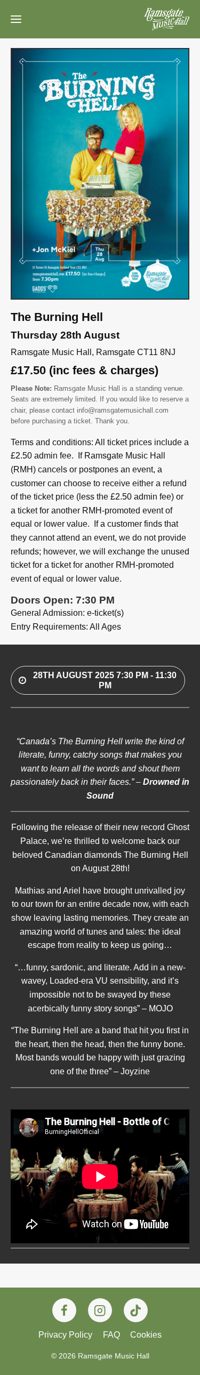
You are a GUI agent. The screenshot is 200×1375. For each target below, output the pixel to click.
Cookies (146, 1334)
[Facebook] (64, 1310)
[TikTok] (136, 1310)
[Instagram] (100, 1310)
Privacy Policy (65, 1334)
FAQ (111, 1334)
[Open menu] (16, 19)
